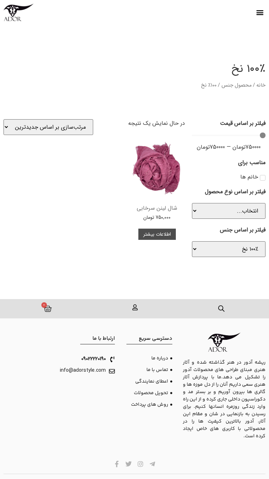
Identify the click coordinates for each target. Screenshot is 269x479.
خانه (260, 85)
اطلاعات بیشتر (157, 234)
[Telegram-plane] (152, 464)
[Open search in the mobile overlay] (221, 308)
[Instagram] (141, 464)
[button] (259, 12)
